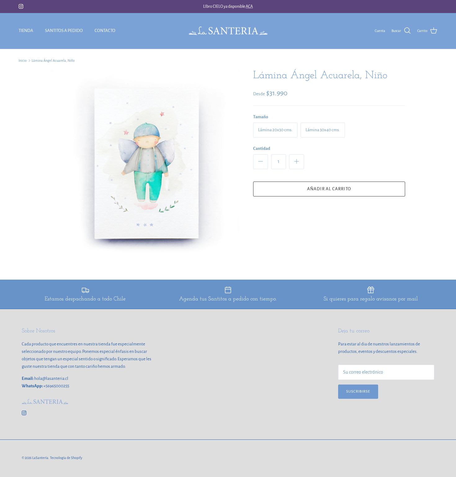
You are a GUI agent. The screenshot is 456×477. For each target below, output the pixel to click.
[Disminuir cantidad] (260, 161)
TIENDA (26, 30)
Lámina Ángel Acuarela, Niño (53, 60)
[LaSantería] (228, 31)
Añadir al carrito (329, 189)
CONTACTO (105, 30)
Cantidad (261, 148)
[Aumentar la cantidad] (296, 161)
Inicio (23, 60)
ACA (249, 6)
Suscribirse (358, 391)
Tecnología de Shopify (66, 458)
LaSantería (40, 458)
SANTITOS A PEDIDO (64, 30)
